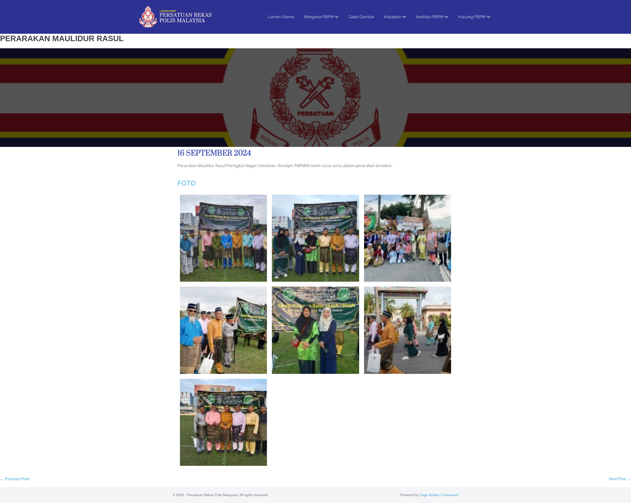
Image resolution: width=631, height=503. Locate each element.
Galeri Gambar (361, 17)
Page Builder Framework (439, 495)
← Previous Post (14, 479)
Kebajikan (393, 17)
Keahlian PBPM (430, 17)
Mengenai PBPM (319, 17)
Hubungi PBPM (472, 17)
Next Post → (620, 479)
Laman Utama (281, 17)
